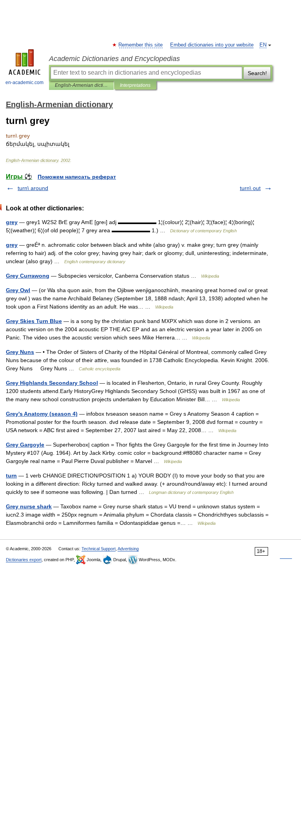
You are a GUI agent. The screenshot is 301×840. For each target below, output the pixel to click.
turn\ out (250, 188)
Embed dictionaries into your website (212, 45)
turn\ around (33, 188)
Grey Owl (18, 290)
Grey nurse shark (29, 506)
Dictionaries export (24, 559)
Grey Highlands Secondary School (52, 383)
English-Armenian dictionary (81, 85)
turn (11, 475)
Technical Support (99, 548)
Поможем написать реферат (77, 177)
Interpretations (135, 85)
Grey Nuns (20, 352)
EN (263, 45)
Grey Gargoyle (25, 445)
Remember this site (141, 45)
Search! (257, 73)
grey (12, 222)
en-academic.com (24, 82)
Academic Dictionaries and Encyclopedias (114, 59)
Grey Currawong (27, 276)
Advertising (128, 548)
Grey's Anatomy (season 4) (42, 414)
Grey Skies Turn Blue (34, 321)
